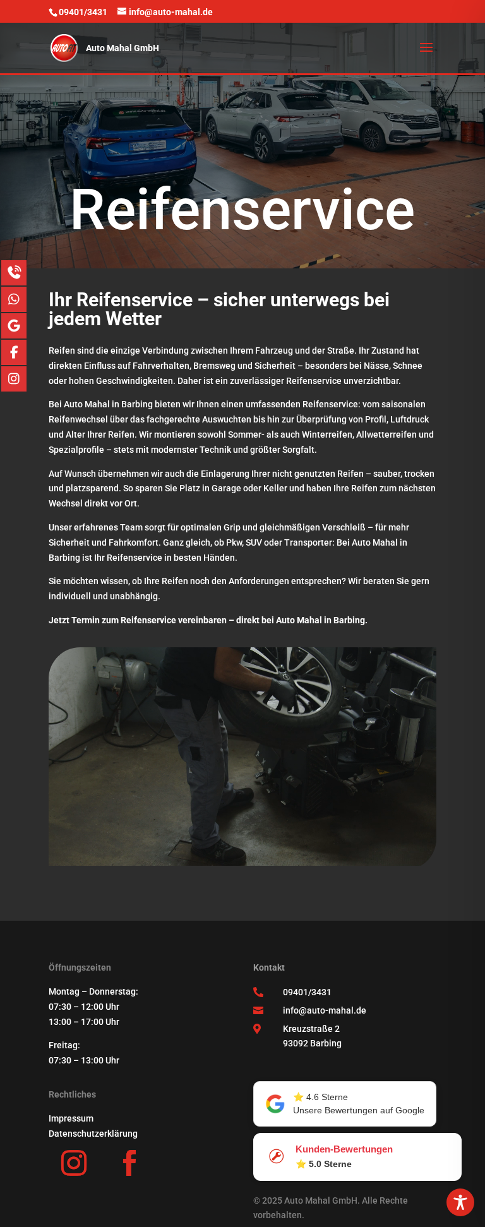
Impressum (71, 1118)
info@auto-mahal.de (324, 1010)
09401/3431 (307, 992)
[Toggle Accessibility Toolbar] (460, 1202)
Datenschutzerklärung (93, 1133)
